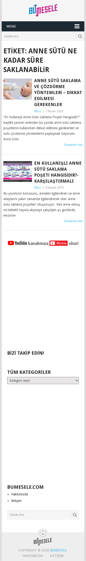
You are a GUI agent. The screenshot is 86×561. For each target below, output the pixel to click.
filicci (37, 111)
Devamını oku (73, 144)
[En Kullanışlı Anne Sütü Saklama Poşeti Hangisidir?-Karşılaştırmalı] (17, 171)
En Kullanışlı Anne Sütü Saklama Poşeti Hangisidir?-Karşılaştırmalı (58, 172)
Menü (11, 26)
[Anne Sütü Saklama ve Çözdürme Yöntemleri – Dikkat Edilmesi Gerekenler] (17, 89)
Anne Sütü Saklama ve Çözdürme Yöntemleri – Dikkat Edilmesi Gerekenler (58, 92)
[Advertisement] (43, 300)
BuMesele (58, 550)
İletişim (16, 501)
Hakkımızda (19, 494)
